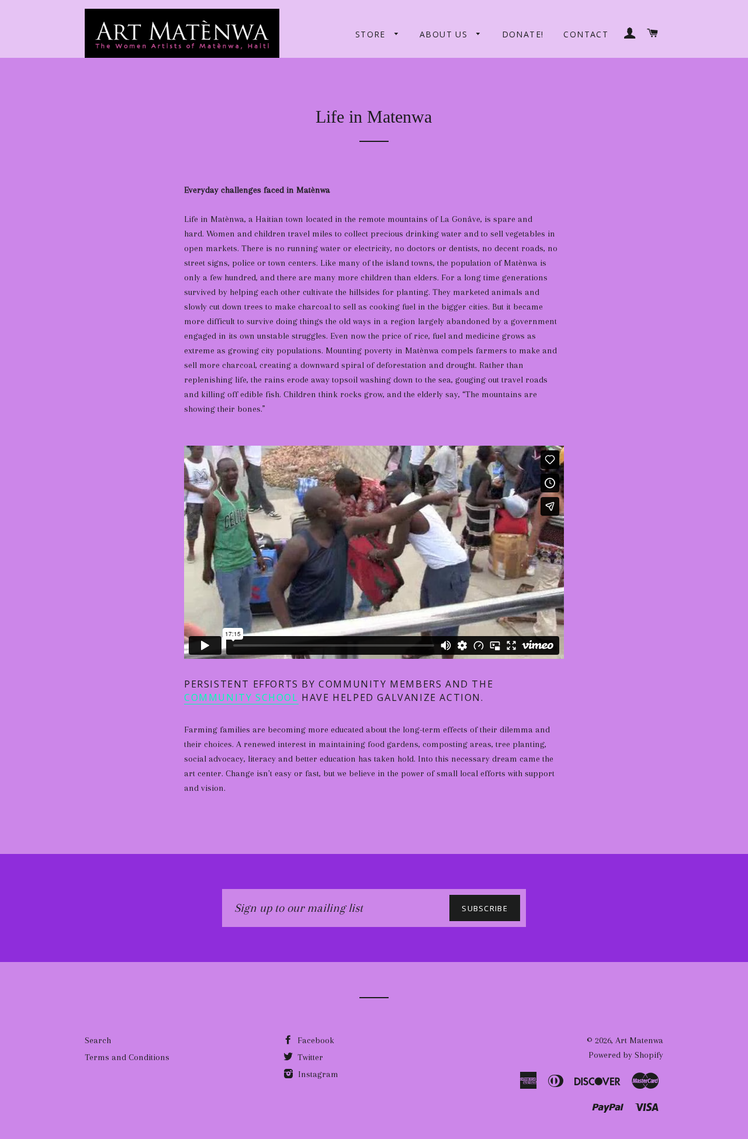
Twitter (309, 1057)
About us (445, 34)
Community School (241, 697)
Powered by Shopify (625, 1055)
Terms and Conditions (127, 1057)
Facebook (314, 1040)
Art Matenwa (639, 1040)
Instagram (317, 1074)
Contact (585, 34)
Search (98, 1040)
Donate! (523, 34)
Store (372, 34)
